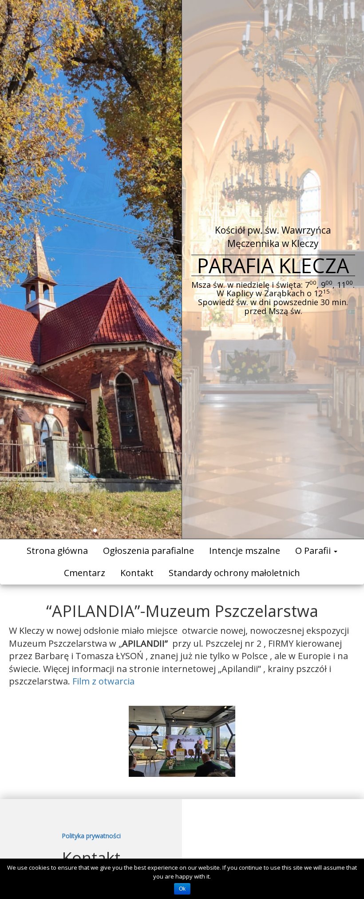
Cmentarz (84, 573)
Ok (182, 889)
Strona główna (57, 551)
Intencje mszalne (244, 551)
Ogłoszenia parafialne (148, 551)
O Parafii (314, 551)
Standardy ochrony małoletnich (234, 573)
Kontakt (137, 573)
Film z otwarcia (103, 681)
